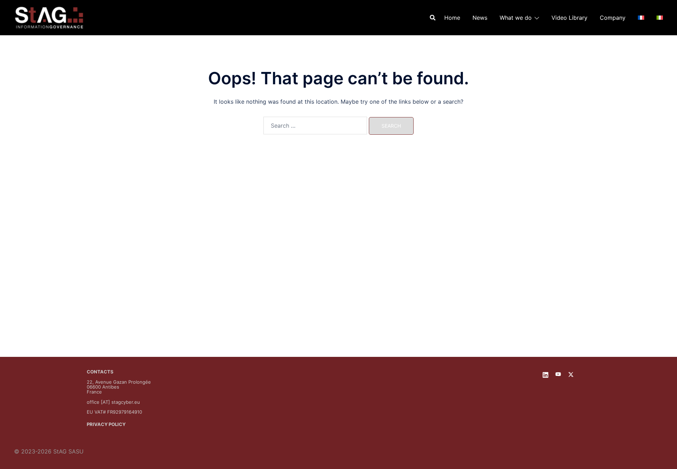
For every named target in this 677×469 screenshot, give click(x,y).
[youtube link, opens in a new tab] (558, 373)
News (479, 17)
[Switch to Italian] (660, 17)
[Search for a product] (432, 17)
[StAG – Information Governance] (49, 16)
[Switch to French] (641, 17)
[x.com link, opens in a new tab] (571, 373)
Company (613, 17)
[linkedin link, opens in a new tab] (545, 373)
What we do (516, 17)
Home (452, 17)
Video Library (569, 17)
